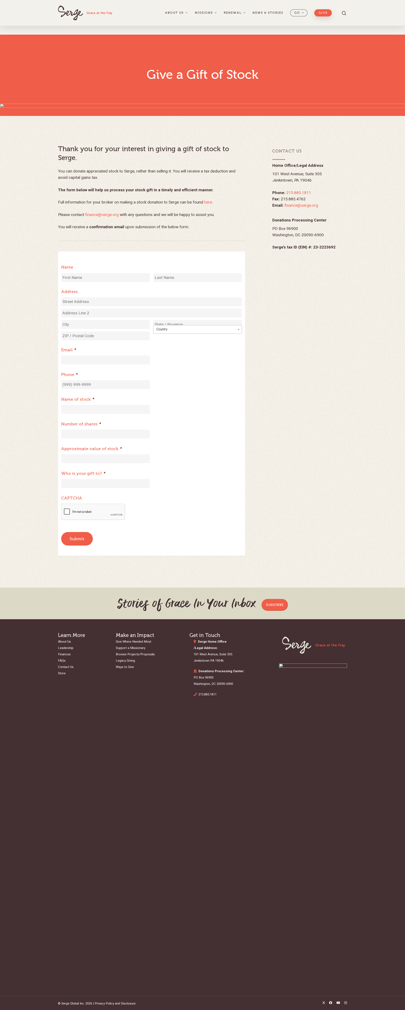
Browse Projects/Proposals (135, 654)
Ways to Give (125, 667)
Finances (64, 654)
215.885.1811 (298, 193)
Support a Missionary (130, 648)
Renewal (233, 13)
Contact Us (66, 667)
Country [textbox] (161, 329)
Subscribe (275, 605)
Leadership (65, 648)
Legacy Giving (125, 660)
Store (62, 673)
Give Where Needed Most (133, 641)
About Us (174, 13)
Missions (204, 13)
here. (208, 202)
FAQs (62, 660)
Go (297, 13)
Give (323, 13)
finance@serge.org (102, 215)
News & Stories (267, 13)
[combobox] (197, 329)
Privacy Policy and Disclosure (115, 1003)
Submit (77, 538)
